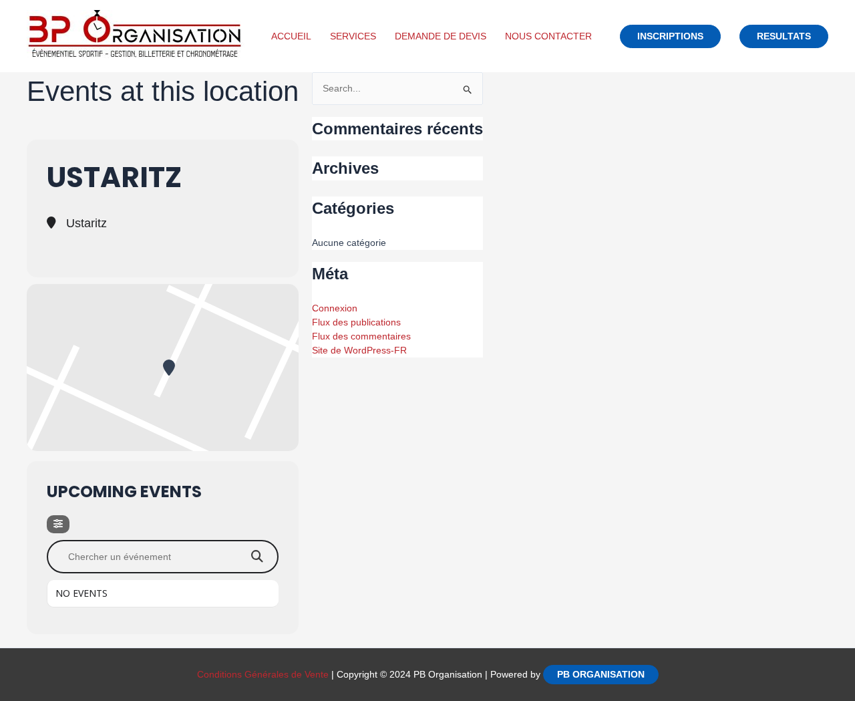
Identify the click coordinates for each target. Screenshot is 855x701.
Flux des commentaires (361, 336)
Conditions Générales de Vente (263, 674)
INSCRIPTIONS (670, 36)
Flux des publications (356, 322)
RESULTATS (784, 36)
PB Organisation (601, 674)
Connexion (334, 308)
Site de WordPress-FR (359, 350)
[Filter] (58, 524)
